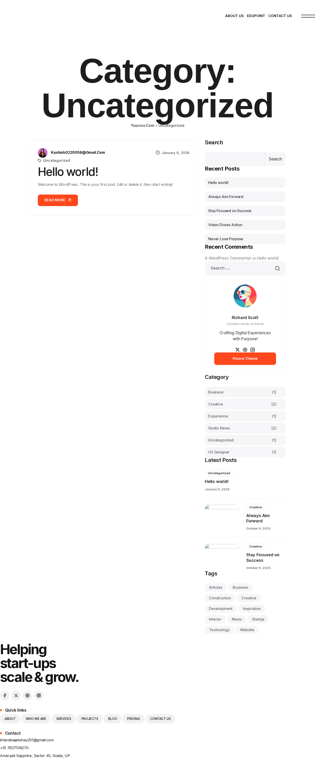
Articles (215, 587)
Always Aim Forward (225, 196)
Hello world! (68, 172)
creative (248, 598)
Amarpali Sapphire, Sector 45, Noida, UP (35, 755)
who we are (36, 719)
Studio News (242, 428)
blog (112, 719)
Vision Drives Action (225, 224)
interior (215, 619)
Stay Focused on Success (229, 210)
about (10, 719)
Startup (258, 619)
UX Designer (242, 452)
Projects (89, 719)
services (63, 719)
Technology (219, 629)
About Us (234, 16)
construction (220, 598)
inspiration (252, 608)
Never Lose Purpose (225, 239)
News (237, 619)
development (220, 608)
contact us (160, 719)
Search (214, 142)
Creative (242, 404)
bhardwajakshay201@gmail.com (26, 740)
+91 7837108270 (14, 747)
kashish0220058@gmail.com (78, 152)
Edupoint (256, 16)
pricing (133, 719)
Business (242, 392)
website (247, 629)
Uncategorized (56, 160)
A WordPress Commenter (228, 258)
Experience (242, 416)
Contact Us (280, 16)
